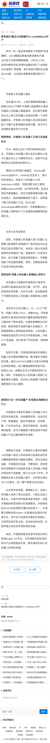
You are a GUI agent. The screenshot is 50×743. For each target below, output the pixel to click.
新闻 (4, 10)
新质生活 (6, 17)
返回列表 (5, 599)
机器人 (12, 32)
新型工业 (18, 14)
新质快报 (42, 17)
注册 (10, 712)
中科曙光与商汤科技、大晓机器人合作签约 (22, 677)
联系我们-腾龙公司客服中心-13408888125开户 (20, 607)
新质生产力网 (14, 739)
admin (10, 617)
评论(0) (31, 45)
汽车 (40, 10)
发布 (43, 711)
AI (27, 10)
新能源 (5, 14)
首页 (3, 32)
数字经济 (18, 10)
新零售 (29, 17)
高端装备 (30, 14)
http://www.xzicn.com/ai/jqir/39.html (20, 560)
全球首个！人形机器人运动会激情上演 (20, 682)
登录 (4, 712)
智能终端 (42, 14)
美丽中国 (18, 17)
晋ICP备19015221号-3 (29, 739)
